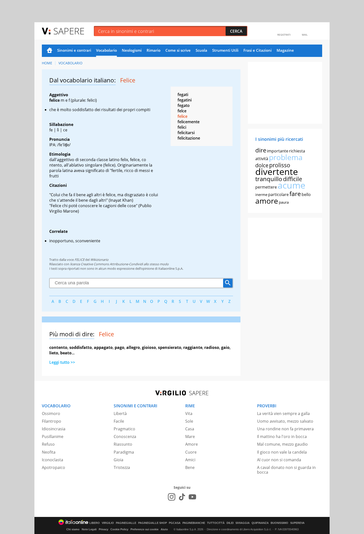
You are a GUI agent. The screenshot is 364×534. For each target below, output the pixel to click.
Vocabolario (106, 50)
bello (306, 194)
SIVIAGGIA (242, 523)
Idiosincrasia (53, 429)
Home (49, 51)
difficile (292, 179)
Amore (191, 444)
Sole (189, 421)
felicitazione (189, 138)
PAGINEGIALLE (126, 523)
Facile (119, 421)
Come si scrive (178, 50)
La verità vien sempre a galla (283, 413)
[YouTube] (192, 497)
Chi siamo (72, 529)
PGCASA (175, 523)
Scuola (201, 50)
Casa (189, 429)
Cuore (191, 452)
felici (182, 127)
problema (286, 157)
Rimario (153, 50)
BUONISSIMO (279, 523)
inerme (261, 194)
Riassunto (123, 444)
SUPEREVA (297, 523)
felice (182, 116)
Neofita (48, 452)
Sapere (68, 30)
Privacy (103, 529)
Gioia (118, 459)
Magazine (285, 50)
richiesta (297, 151)
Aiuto (164, 529)
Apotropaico (53, 467)
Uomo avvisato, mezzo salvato (285, 421)
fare (295, 193)
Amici (190, 459)
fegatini (185, 100)
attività (261, 158)
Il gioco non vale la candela (282, 452)
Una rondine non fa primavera (285, 429)
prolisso (279, 165)
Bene (190, 467)
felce (182, 111)
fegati (183, 94)
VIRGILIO (108, 523)
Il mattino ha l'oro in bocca (282, 436)
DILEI (230, 523)
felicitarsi (186, 132)
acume (291, 185)
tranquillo (268, 179)
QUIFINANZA (260, 523)
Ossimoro (51, 413)
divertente (276, 172)
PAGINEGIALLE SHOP (152, 523)
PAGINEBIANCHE (193, 523)
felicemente (189, 121)
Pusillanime (52, 436)
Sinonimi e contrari (74, 50)
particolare (278, 194)
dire (260, 150)
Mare (190, 436)
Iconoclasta (52, 459)
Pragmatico (124, 429)
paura (284, 202)
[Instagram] (171, 497)
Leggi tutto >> (62, 362)
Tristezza (122, 467)
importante (277, 151)
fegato (184, 105)
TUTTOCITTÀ (216, 523)
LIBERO (94, 523)
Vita (188, 413)
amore (266, 201)
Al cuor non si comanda (279, 459)
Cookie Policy (119, 529)
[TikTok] (182, 497)
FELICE (79, 259)
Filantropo (51, 421)
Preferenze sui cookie (144, 529)
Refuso (48, 444)
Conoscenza (125, 436)
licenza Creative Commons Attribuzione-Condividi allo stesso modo (119, 264)
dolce (261, 165)
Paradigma (124, 452)
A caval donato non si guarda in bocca (286, 470)
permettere (266, 187)
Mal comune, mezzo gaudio (282, 444)
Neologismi (132, 50)
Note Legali (89, 529)
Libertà (120, 413)
